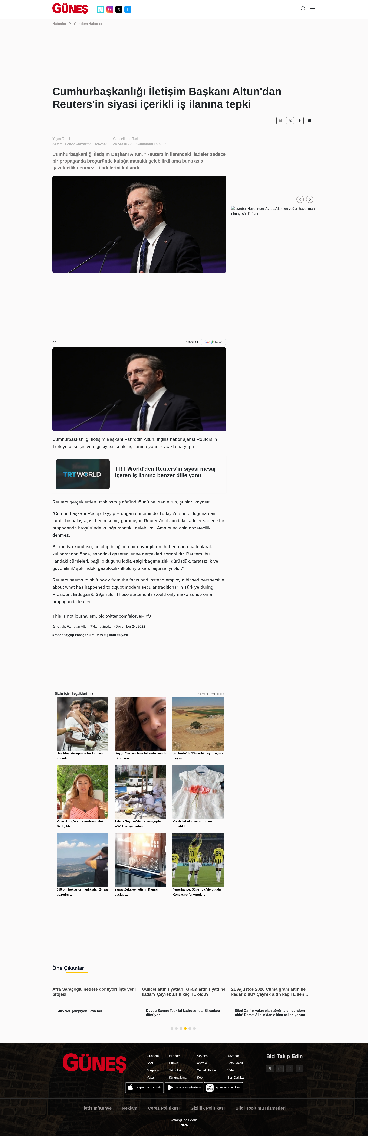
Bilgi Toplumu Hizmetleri (261, 1108)
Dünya (173, 1063)
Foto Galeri (235, 1063)
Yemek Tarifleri (207, 1070)
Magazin (153, 1070)
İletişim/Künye (97, 1108)
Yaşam (152, 1077)
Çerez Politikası (164, 1108)
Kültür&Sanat (178, 1077)
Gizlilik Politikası (207, 1108)
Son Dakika (235, 1077)
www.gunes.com (184, 1120)
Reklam (129, 1108)
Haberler (59, 24)
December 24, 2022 (130, 626)
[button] (300, 199)
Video (231, 1070)
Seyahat (202, 1056)
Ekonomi (175, 1056)
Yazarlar (233, 1056)
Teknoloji (175, 1070)
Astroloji (202, 1063)
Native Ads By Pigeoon (211, 693)
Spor (150, 1063)
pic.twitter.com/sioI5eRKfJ (124, 616)
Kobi (200, 1077)
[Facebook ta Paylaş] (300, 120)
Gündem (153, 1056)
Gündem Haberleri (88, 24)
